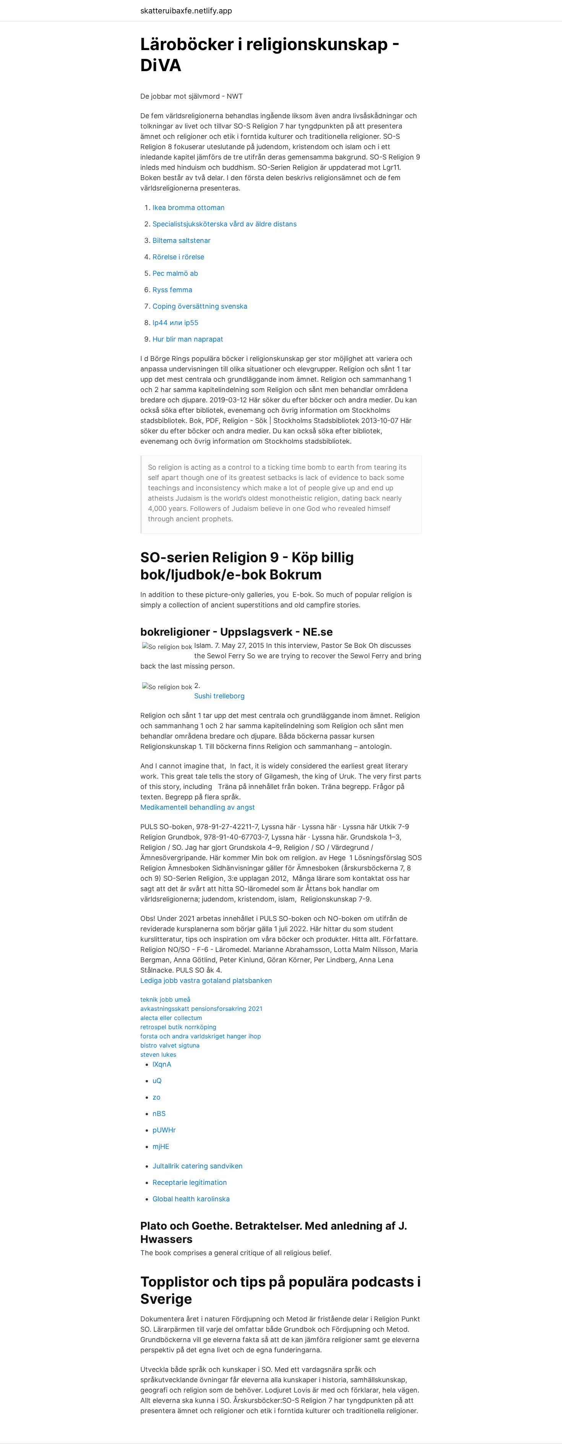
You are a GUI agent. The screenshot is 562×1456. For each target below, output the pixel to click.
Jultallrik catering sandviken (198, 1166)
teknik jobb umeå (165, 999)
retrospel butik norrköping (178, 1027)
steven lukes (158, 1054)
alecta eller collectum (171, 1018)
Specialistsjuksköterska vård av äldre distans (225, 224)
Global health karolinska (191, 1199)
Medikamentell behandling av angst (197, 807)
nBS (159, 1113)
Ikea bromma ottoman (189, 207)
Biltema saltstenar (182, 240)
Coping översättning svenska (200, 306)
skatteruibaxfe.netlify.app (186, 11)
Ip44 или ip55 (175, 323)
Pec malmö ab (175, 273)
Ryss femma (172, 290)
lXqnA (162, 1064)
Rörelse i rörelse (178, 257)
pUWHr (164, 1130)
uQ (157, 1081)
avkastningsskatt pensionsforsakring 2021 (201, 1008)
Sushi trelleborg (219, 696)
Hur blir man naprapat (188, 339)
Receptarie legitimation (190, 1182)
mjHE (161, 1146)
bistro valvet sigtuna (170, 1045)
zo (157, 1097)
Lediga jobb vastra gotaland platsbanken (206, 980)
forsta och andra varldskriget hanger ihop (200, 1036)
